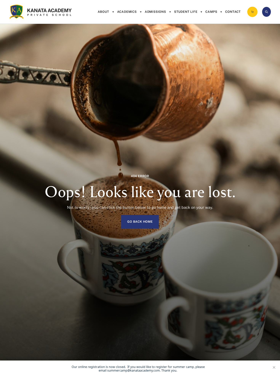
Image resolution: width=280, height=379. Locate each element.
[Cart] (252, 12)
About (103, 12)
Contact (233, 12)
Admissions (155, 12)
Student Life (186, 12)
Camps (211, 12)
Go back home (140, 221)
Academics (127, 12)
